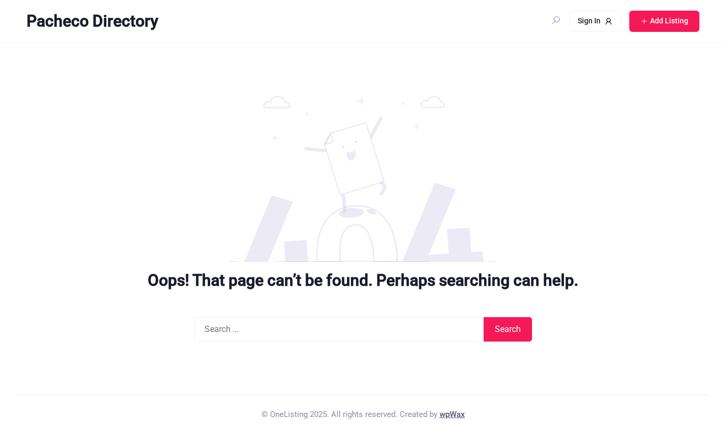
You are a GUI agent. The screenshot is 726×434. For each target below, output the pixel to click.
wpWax (452, 414)
